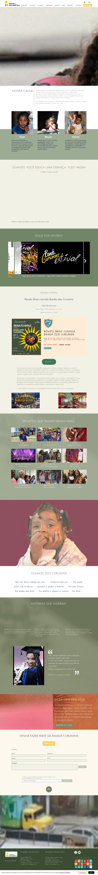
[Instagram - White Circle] (75, 852)
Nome (13, 753)
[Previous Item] (13, 261)
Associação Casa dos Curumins (30, 852)
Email (48, 758)
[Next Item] (85, 261)
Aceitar (91, 872)
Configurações (82, 872)
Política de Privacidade (64, 872)
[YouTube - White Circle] (79, 852)
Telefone (13, 758)
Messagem (14, 763)
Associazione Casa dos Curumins (55, 852)
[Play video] (49, 199)
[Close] (96, 872)
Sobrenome (50, 753)
